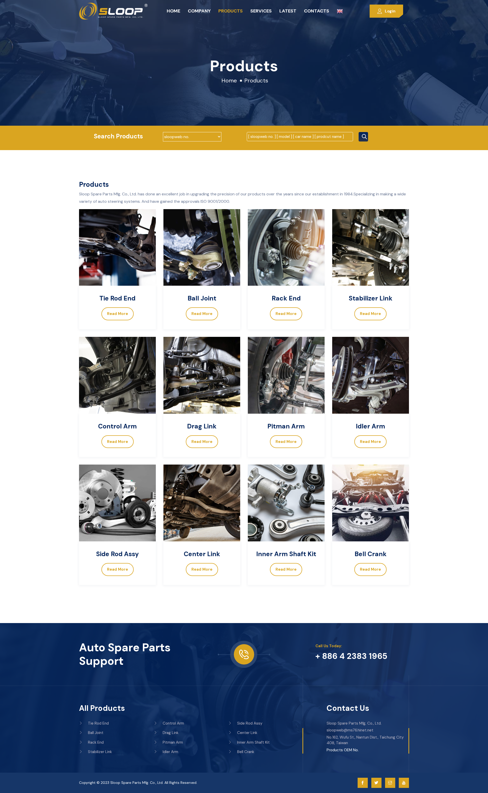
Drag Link (202, 426)
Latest (287, 11)
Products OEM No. (343, 750)
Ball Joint (202, 298)
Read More (117, 313)
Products (230, 11)
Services (261, 11)
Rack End (286, 298)
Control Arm (117, 426)
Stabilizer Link (370, 298)
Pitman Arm (286, 426)
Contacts (316, 11)
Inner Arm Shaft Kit (286, 554)
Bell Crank (371, 554)
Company (199, 11)
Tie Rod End (117, 298)
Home (173, 11)
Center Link (202, 554)
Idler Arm (370, 426)
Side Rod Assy (117, 554)
